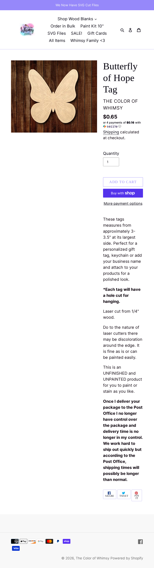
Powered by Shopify (126, 558)
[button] (123, 124)
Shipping (111, 132)
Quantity (111, 153)
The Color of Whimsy (92, 558)
